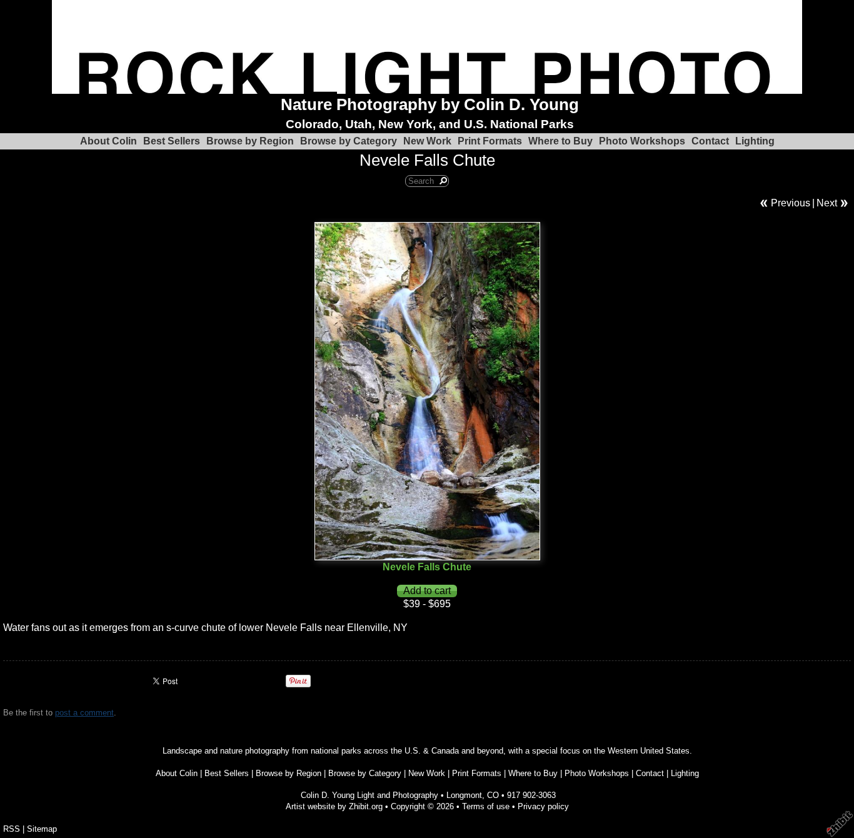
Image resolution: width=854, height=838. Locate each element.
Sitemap (42, 829)
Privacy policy (543, 806)
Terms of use (486, 806)
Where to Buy (560, 141)
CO (493, 795)
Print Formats (490, 141)
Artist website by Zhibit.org (334, 806)
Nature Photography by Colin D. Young (430, 104)
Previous (790, 203)
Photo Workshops (642, 141)
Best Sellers (171, 141)
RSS (11, 829)
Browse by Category (348, 141)
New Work (427, 141)
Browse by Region (250, 141)
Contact (710, 141)
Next (826, 203)
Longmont (464, 795)
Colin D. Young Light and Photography (369, 795)
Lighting (755, 141)
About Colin (108, 141)
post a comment (84, 712)
